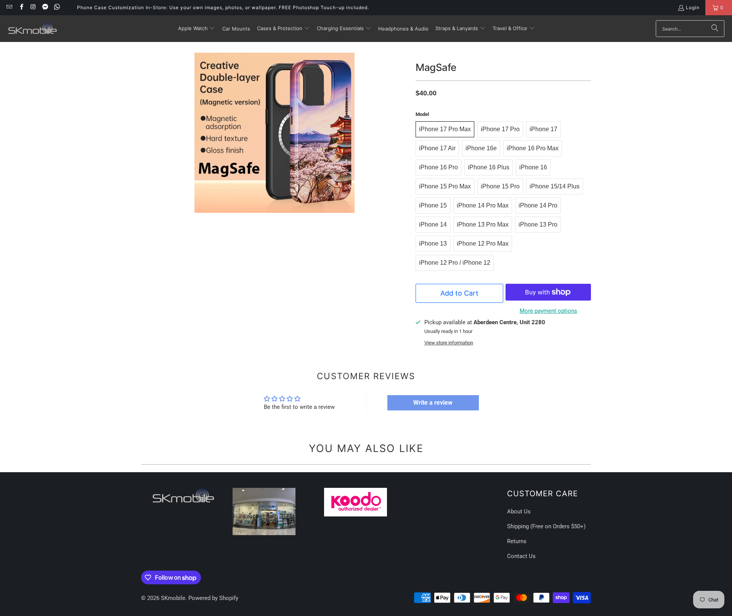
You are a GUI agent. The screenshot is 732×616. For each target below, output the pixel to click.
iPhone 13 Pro (537, 224)
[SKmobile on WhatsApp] (56, 7)
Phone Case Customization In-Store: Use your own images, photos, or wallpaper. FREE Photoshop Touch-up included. (223, 7)
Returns (517, 541)
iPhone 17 (543, 129)
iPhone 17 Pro (500, 129)
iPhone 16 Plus (488, 167)
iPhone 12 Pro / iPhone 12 (454, 262)
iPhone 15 (433, 205)
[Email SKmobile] (9, 7)
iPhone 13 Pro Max (483, 224)
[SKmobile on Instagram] (33, 7)
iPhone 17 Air (437, 148)
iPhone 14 (433, 224)
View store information (448, 343)
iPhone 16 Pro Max (533, 148)
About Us (519, 511)
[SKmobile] (32, 28)
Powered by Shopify (213, 598)
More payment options (548, 310)
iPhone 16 (533, 167)
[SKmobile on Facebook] (21, 7)
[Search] (714, 28)
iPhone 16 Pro (438, 167)
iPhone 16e (481, 148)
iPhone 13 (433, 243)
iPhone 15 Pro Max (445, 186)
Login (693, 7)
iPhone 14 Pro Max (483, 205)
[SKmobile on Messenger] (45, 7)
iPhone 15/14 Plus (555, 186)
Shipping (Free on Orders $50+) (546, 526)
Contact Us (521, 556)
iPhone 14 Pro (537, 205)
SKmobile (173, 598)
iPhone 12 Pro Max (483, 243)
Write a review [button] (433, 402)
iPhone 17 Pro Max (445, 129)
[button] (196, 28)
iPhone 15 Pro (500, 186)
